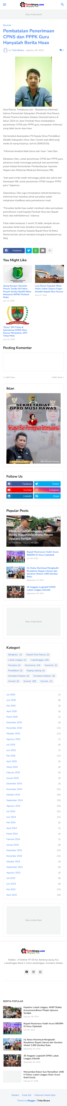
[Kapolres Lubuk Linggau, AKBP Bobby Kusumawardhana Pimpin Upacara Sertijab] (12, 1012)
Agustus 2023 (33, 872)
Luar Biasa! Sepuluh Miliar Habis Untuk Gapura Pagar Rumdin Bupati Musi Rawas (49, 289)
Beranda (7, 25)
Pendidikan (15, 670)
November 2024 (33, 789)
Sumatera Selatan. (44, 675)
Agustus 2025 (33, 739)
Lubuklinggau (40, 659)
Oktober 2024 (33, 794)
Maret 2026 (33, 716)
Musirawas (32, 665)
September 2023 (33, 867)
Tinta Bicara (43, 1100)
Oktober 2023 (33, 861)
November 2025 (33, 727)
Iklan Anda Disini (33, 14)
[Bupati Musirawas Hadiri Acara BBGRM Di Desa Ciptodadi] (15, 557)
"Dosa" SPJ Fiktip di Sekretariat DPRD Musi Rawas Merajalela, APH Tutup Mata (15, 331)
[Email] (43, 250)
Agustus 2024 (33, 805)
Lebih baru (10, 377)
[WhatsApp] (36, 250)
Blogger (31, 1100)
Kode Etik (26, 1095)
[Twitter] (29, 250)
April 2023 (33, 894)
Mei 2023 (33, 889)
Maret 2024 (33, 833)
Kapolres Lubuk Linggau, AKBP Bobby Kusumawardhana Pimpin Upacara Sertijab (43, 1010)
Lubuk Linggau (17, 659)
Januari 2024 (33, 844)
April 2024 (33, 828)
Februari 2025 (33, 772)
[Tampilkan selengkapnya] (50, 250)
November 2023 (33, 855)
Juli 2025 (33, 744)
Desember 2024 (33, 783)
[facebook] (26, 972)
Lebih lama (57, 377)
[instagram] (33, 972)
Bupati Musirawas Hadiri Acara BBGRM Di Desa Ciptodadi (43, 553)
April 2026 (33, 711)
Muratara (14, 665)
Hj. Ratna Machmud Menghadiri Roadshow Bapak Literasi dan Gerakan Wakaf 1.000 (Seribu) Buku (43, 572)
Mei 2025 (33, 755)
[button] (4, 4)
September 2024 (33, 800)
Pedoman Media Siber (45, 1095)
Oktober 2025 (33, 733)
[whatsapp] (40, 972)
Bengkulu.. (15, 654)
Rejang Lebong (36, 670)
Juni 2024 (33, 817)
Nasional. (51, 665)
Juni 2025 (33, 750)
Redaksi (15, 1095)
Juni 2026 (33, 700)
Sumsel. (30, 681)
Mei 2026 (33, 705)
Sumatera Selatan (18, 675)
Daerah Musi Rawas (37, 654)
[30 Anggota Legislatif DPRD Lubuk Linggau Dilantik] (15, 592)
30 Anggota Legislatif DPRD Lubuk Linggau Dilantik (41, 588)
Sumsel (13, 681)
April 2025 (33, 761)
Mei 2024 (33, 822)
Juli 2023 (33, 878)
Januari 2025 (33, 778)
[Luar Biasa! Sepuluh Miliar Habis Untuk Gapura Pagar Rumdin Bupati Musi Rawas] (49, 274)
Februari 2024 (33, 839)
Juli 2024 (33, 811)
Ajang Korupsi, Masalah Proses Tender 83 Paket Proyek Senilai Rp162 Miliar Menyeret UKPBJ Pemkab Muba (17, 292)
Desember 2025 (33, 722)
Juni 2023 (33, 883)
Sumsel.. (46, 681)
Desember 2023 (33, 850)
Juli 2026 (33, 694)
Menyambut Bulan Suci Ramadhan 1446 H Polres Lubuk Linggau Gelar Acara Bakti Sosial (44, 1075)
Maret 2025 (33, 767)
